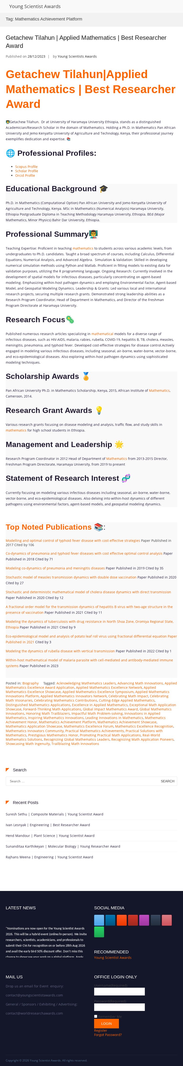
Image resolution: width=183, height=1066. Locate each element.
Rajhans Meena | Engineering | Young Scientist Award (49, 857)
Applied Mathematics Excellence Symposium (98, 691)
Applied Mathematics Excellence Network (109, 687)
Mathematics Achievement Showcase (127, 722)
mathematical (102, 334)
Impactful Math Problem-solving (97, 713)
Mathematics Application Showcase (34, 726)
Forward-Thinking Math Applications (52, 709)
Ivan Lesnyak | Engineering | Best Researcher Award (48, 825)
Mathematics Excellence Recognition (144, 726)
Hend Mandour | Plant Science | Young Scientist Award (50, 835)
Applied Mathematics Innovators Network (74, 696)
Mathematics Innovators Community (35, 731)
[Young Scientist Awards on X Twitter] (99, 920)
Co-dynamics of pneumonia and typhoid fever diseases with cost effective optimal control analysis (84, 553)
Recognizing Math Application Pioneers (142, 739)
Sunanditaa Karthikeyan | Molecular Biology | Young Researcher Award (63, 846)
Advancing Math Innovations (140, 683)
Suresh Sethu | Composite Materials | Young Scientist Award (54, 814)
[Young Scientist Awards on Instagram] (144, 920)
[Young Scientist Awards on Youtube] (133, 920)
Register (100, 1030)
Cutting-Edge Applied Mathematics (127, 700)
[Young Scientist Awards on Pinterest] (167, 920)
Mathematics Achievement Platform (67, 722)
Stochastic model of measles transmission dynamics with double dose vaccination (71, 577)
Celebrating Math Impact (128, 696)
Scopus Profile (26, 166)
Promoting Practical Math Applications (110, 735)
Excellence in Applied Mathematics (100, 705)
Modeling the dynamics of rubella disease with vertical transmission (60, 651)
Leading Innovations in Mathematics (114, 717)
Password (110, 1001)
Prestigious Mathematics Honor (53, 735)
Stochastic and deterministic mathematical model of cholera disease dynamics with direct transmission (88, 592)
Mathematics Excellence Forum (88, 726)
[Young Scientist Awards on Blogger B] (122, 920)
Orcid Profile (25, 175)
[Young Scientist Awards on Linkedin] (110, 920)
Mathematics (159, 390)
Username (110, 985)
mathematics (83, 248)
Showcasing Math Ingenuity (28, 743)
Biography (30, 683)
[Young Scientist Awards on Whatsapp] (99, 931)
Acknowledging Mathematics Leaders (86, 683)
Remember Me (110, 1016)
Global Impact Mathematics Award (110, 709)
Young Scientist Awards (35, 6)
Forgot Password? (108, 1034)
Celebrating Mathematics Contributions (65, 700)
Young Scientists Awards (77, 56)
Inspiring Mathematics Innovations (56, 717)
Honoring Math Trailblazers (48, 713)
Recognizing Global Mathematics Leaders (77, 739)
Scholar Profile (26, 171)
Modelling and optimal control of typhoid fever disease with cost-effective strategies (73, 540)
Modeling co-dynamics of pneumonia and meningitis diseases (55, 568)
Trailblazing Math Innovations (75, 743)
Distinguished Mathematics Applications (38, 705)
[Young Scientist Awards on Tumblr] (156, 920)
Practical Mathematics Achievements (94, 731)
